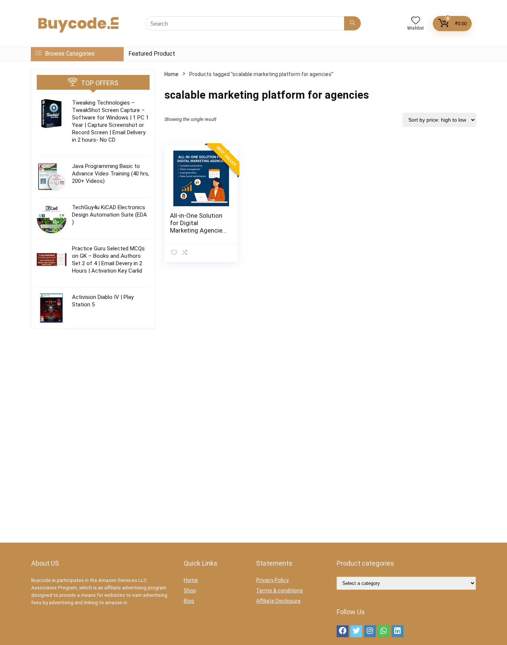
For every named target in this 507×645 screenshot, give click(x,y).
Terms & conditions (279, 590)
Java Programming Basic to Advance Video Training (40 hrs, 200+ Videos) (110, 173)
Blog (189, 601)
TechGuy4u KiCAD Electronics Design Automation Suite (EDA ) (109, 215)
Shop (190, 590)
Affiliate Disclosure (278, 601)
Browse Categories (69, 53)
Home (171, 74)
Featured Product (151, 53)
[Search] (352, 23)
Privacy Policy (272, 580)
